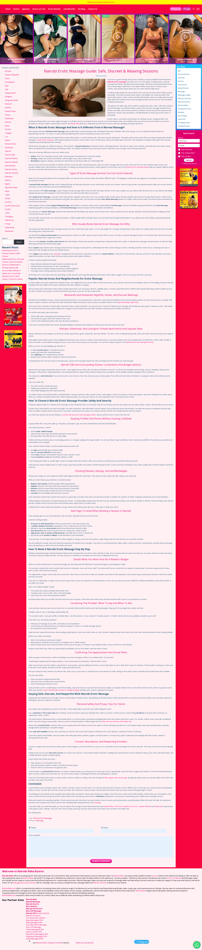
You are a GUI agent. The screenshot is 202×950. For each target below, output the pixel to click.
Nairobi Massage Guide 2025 (127, 302)
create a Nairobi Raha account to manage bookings (61, 690)
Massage (39, 820)
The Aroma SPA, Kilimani (35, 918)
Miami (7, 140)
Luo (6, 136)
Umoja (7, 224)
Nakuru (8, 180)
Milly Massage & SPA (34, 922)
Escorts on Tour (39, 9)
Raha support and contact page (115, 778)
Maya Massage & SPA (34, 920)
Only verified (185, 156)
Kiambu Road (10, 111)
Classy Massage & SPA (35, 929)
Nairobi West (10, 165)
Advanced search (190, 163)
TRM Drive (9, 220)
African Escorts (184, 74)
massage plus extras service (24, 883)
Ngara (7, 184)
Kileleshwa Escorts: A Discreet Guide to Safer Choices (11, 253)
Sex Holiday (182, 116)
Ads (179, 71)
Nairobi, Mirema (11, 173)
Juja (6, 89)
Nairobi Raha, (119, 876)
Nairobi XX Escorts (33, 915)
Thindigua (9, 216)
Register (177, 9)
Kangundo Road (11, 100)
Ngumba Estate (11, 187)
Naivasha (8, 176)
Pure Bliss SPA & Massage (36, 925)
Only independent (187, 153)
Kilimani (8, 122)
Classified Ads (69, 9)
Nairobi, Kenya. (11, 169)
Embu (7, 78)
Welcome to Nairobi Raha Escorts (23, 871)
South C (8, 209)
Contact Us (92, 9)
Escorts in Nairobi (174, 878)
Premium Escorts (184, 109)
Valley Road (9, 227)
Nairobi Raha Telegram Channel (49, 943)
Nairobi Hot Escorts (131, 806)
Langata (8, 133)
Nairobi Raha (75, 123)
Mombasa (9, 147)
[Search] (194, 9)
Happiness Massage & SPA (36, 936)
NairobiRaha (141, 891)
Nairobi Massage (33, 902)
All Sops (8, 71)
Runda (7, 198)
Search (4, 238)
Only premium (186, 149)
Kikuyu (7, 115)
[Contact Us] (198, 9)
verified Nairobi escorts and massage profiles (79, 415)
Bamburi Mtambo (12, 75)
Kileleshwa (9, 118)
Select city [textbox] (182, 141)
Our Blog (81, 9)
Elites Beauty (31, 906)
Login (187, 9)
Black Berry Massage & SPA (37, 934)
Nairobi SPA (158, 806)
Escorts (16, 9)
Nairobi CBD (10, 155)
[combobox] (189, 141)
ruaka (7, 195)
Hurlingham (10, 82)
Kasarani (8, 104)
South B (8, 202)
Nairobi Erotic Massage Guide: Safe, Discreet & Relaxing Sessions (101, 71)
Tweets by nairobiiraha (84, 943)
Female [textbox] (181, 145)
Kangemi (8, 96)
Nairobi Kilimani (11, 158)
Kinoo (7, 126)
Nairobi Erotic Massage (42, 818)
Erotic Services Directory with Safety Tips (117, 721)
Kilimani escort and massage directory (140, 342)
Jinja (6, 86)
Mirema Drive (10, 144)
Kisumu (8, 129)
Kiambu (8, 107)
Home (8, 9)
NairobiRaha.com (9, 888)
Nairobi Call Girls (145, 806)
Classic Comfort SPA (34, 932)
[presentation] (3, 38)
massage (57, 254)
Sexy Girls (181, 119)
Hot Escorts (118, 806)
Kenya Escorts (183, 88)
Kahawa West (10, 93)
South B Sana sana (12, 206)
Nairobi (8, 151)
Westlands (9, 231)
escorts (155, 876)
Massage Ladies (184, 95)
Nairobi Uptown (11, 162)
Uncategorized (183, 122)
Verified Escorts (184, 126)
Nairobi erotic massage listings (137, 167)
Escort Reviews (54, 9)
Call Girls (181, 78)
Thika (7, 213)
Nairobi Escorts (184, 102)
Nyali (7, 191)
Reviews (181, 112)
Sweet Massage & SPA (34, 939)
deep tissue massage (45, 140)
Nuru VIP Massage (33, 911)
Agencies (26, 9)
